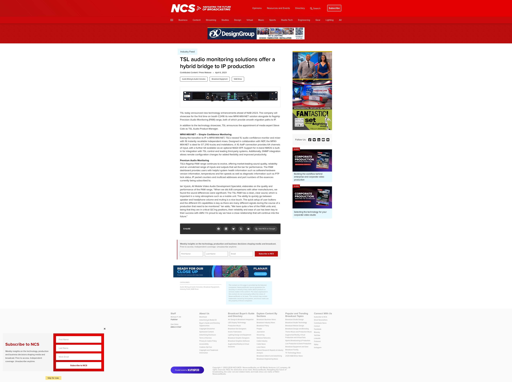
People (259, 328)
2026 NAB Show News (294, 356)
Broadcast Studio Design (294, 319)
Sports (272, 20)
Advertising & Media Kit (208, 320)
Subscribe (334, 8)
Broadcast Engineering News (267, 359)
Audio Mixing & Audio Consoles (193, 79)
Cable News (261, 344)
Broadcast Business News (266, 319)
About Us (204, 313)
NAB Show (238, 79)
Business (183, 20)
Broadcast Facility (291, 349)
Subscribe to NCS (320, 317)
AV (340, 20)
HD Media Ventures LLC (269, 367)
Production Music (234, 325)
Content (197, 20)
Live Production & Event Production (298, 343)
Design (237, 20)
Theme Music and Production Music (298, 331)
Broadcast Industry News (266, 322)
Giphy (316, 344)
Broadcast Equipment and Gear (296, 346)
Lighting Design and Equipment (239, 335)
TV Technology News (293, 353)
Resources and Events (278, 8)
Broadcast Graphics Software (239, 341)
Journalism (261, 331)
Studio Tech (287, 20)
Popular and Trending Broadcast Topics (296, 314)
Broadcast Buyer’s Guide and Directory (241, 314)
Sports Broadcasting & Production (297, 340)
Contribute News (320, 323)
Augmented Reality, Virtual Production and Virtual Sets (295, 336)
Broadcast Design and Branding (297, 328)
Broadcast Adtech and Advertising (269, 356)
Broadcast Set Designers (237, 328)
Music (261, 20)
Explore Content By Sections (267, 314)
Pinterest (317, 341)
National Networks (264, 338)
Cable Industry (262, 341)
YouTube (317, 335)
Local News (261, 347)
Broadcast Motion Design (294, 325)
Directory (300, 8)
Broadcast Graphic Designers (238, 338)
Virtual (250, 20)
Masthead (203, 317)
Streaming (211, 20)
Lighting (330, 20)
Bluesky (317, 332)
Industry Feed (185, 289)
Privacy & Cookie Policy (208, 341)
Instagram (317, 347)
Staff (173, 313)
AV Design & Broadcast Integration (241, 319)
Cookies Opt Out (205, 347)
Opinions (257, 8)
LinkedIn (317, 338)
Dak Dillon (174, 324)
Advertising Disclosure (207, 335)
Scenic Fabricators (235, 331)
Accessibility (204, 344)
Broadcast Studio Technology (296, 322)
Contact (317, 326)
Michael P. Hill (176, 317)
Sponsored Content (206, 331)
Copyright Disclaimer (207, 328)
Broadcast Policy (263, 325)
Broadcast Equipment (220, 79)
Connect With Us (323, 313)
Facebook (317, 329)
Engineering (304, 20)
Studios (225, 20)
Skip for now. (53, 378)
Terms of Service (205, 338)
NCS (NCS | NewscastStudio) (244, 367)
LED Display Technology (237, 322)
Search (317, 8)
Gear (317, 20)
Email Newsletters (320, 320)
